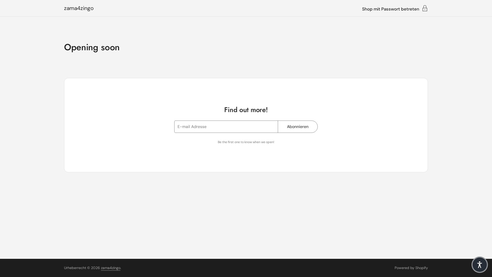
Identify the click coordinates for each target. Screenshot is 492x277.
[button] (479, 264)
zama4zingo (79, 8)
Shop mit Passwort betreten (390, 8)
